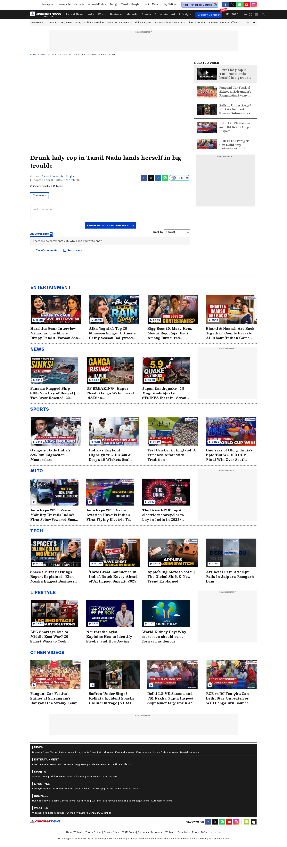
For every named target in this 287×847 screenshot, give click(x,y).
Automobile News (161, 800)
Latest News (75, 14)
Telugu (114, 4)
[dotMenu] (245, 15)
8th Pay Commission (115, 800)
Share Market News (63, 800)
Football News (75, 776)
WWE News (93, 776)
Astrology (97, 788)
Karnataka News (124, 752)
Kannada (79, 4)
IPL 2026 (232, 14)
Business (116, 14)
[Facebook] (225, 4)
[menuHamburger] (257, 15)
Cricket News (57, 776)
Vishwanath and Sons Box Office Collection (180, 22)
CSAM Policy (128, 832)
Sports (146, 14)
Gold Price (83, 800)
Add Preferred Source (197, 4)
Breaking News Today (44, 752)
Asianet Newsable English (58, 176)
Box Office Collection (120, 764)
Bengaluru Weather (100, 812)
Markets (132, 14)
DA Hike (96, 800)
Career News (113, 788)
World (102, 14)
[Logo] (46, 14)
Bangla (135, 4)
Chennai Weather (76, 812)
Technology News (139, 800)
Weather (37, 812)
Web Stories (130, 788)
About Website (74, 832)
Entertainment (165, 14)
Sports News (39, 776)
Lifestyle (185, 14)
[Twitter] (232, 4)
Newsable (64, 4)
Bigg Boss (80, 764)
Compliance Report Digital (192, 832)
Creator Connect (208, 14)
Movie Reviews (97, 764)
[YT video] (246, 4)
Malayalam (48, 4)
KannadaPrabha (97, 4)
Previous (248, 22)
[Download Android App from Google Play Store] (246, 822)
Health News (82, 788)
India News (90, 752)
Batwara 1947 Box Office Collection (229, 22)
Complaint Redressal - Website (156, 832)
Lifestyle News (41, 788)
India (90, 14)
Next (254, 22)
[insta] (253, 4)
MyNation (170, 4)
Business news (41, 800)
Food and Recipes (62, 788)
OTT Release (65, 764)
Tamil (124, 4)
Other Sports (109, 776)
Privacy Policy (111, 832)
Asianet (45, 821)
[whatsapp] (239, 4)
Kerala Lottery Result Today (64, 22)
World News (106, 752)
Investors (215, 832)
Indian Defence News (165, 752)
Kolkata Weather (94, 22)
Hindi (146, 4)
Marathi (156, 4)
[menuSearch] (263, 14)
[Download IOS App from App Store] (253, 822)
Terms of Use (94, 832)
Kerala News (143, 752)
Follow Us (183, 178)
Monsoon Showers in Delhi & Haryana (129, 22)
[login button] (251, 14)
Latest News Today (70, 752)
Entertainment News (44, 764)
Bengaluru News (189, 752)
